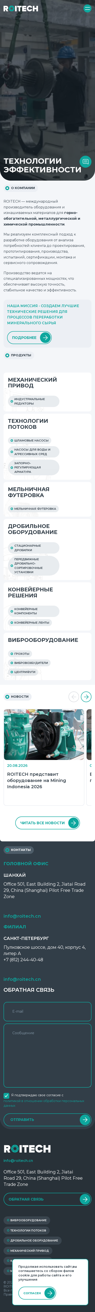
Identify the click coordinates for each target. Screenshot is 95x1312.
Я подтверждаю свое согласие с (44, 1100)
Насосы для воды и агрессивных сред (32, 451)
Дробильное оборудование (32, 529)
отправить (22, 1120)
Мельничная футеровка (28, 492)
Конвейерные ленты (31, 622)
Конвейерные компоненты (26, 611)
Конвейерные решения (30, 593)
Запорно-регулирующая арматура (27, 468)
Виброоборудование (43, 640)
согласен (32, 1293)
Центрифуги (24, 672)
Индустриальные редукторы (29, 401)
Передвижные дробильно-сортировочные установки (28, 566)
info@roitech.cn (22, 916)
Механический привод (32, 383)
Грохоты (21, 653)
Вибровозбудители (31, 663)
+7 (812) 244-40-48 (23, 959)
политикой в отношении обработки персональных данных (44, 1103)
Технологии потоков (28, 424)
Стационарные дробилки (27, 548)
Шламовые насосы (31, 440)
